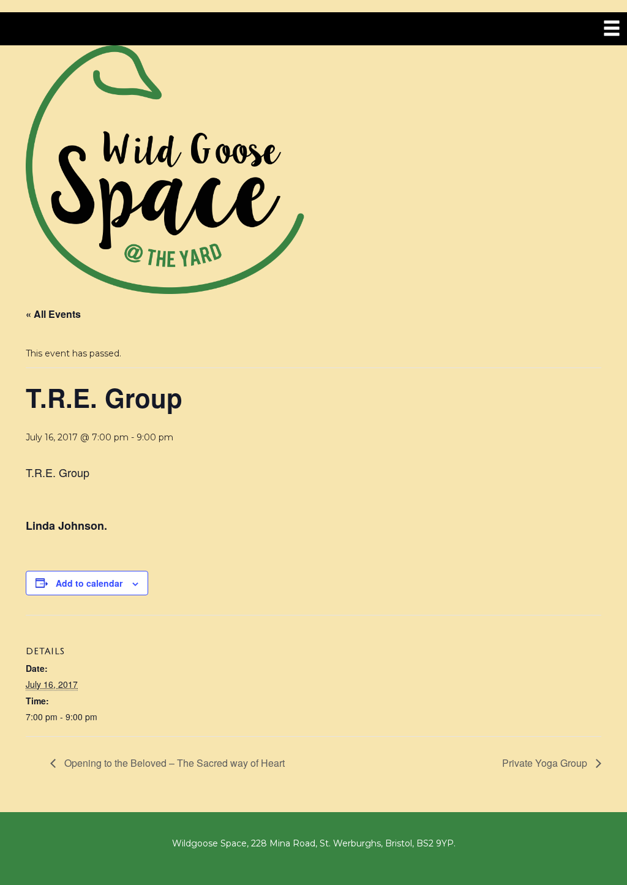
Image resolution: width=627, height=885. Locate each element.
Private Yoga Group (546, 763)
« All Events (53, 314)
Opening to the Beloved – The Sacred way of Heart (173, 763)
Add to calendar (89, 583)
